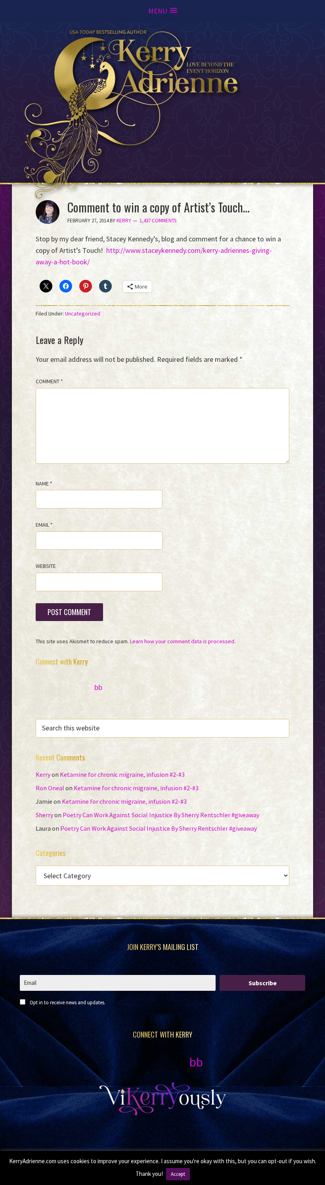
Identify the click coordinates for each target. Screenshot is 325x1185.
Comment (49, 381)
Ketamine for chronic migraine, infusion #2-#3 (122, 774)
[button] (162, 11)
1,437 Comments (158, 220)
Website (46, 566)
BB (98, 688)
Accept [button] (178, 1174)
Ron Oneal (50, 788)
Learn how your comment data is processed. (182, 641)
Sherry (44, 815)
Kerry (43, 774)
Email (44, 524)
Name (44, 483)
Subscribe (263, 983)
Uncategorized (82, 313)
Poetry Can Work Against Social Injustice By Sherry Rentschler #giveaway (161, 815)
